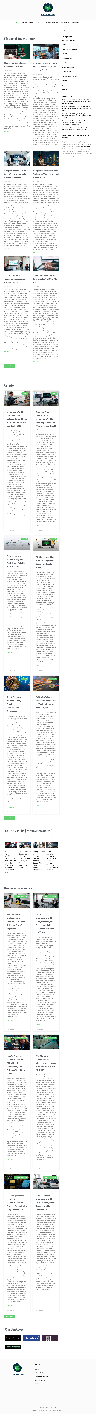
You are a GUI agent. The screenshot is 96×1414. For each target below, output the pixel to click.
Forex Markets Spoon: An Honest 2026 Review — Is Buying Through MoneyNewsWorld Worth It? (52, 860)
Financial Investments (28, 22)
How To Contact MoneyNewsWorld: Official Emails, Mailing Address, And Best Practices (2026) (46, 1203)
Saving (64, 80)
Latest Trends (66, 71)
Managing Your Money (69, 76)
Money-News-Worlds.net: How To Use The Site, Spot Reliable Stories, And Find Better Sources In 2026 (10, 861)
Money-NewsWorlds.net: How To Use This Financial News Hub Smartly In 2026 (75, 128)
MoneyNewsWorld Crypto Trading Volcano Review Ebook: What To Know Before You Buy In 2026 (17, 419)
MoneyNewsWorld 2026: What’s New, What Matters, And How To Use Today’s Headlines (45, 66)
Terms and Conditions (42, 1376)
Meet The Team (64, 22)
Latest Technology (68, 67)
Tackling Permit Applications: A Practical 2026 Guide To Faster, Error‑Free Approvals (16, 922)
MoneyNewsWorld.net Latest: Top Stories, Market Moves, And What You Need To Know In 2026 (16, 174)
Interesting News (67, 58)
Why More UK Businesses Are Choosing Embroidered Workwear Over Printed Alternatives (46, 1063)
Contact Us (75, 22)
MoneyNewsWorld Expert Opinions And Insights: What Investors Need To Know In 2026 (46, 174)
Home (17, 22)
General (64, 53)
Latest (64, 62)
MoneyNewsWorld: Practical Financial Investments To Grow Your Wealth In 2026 (15, 279)
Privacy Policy (39, 1373)
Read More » (7, 131)
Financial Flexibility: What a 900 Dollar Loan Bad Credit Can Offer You (45, 279)
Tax (63, 85)
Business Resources (51, 22)
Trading (64, 89)
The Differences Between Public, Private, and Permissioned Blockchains (14, 704)
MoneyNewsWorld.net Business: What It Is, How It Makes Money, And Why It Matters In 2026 (25, 859)
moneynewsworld (75, 156)
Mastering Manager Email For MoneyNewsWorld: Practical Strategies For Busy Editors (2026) (17, 1203)
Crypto (40, 22)
